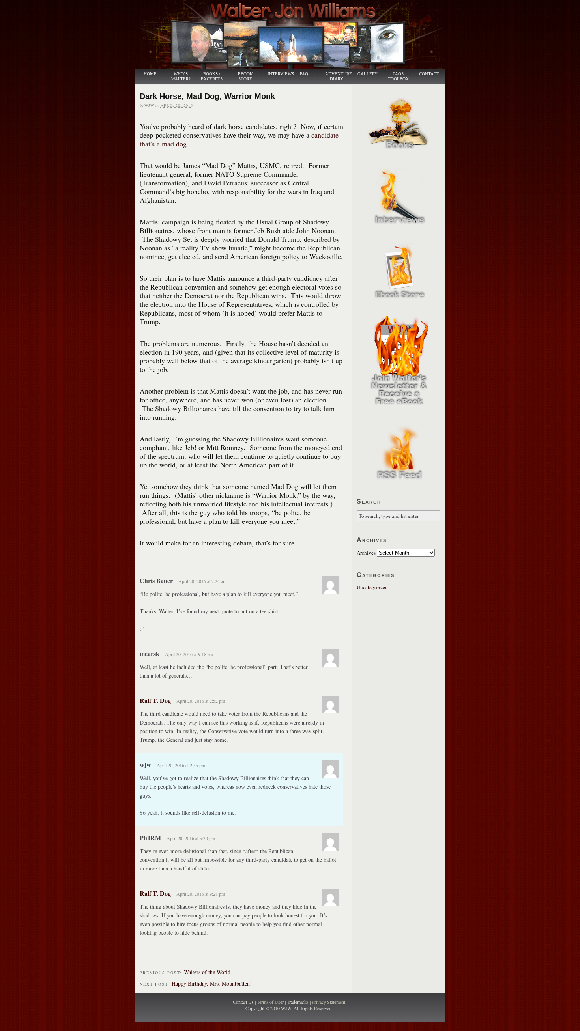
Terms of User (271, 1002)
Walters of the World (207, 972)
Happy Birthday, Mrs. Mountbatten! (212, 983)
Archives (366, 552)
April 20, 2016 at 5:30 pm (191, 838)
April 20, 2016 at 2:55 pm (181, 765)
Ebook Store (245, 76)
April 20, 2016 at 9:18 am (189, 654)
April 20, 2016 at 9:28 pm (200, 894)
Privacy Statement (328, 1002)
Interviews (277, 74)
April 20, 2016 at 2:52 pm (200, 701)
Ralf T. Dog (155, 700)
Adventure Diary (338, 76)
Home (150, 74)
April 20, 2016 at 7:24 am (202, 581)
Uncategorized (372, 587)
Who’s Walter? (181, 76)
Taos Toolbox (398, 76)
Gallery (367, 74)
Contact (429, 74)
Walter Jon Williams (295, 34)
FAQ (304, 74)
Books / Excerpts (212, 76)
